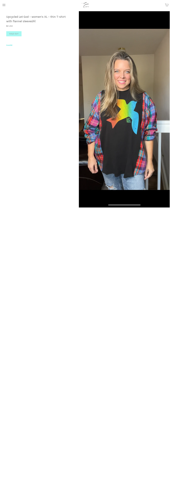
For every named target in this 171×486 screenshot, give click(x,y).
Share (9, 45)
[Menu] (4, 5)
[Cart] (166, 5)
